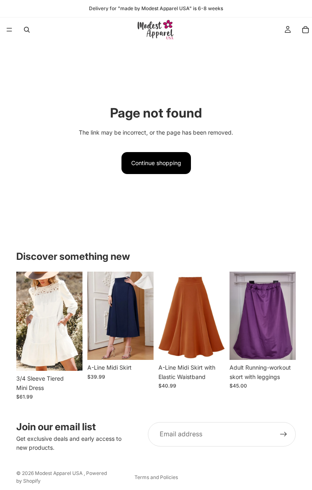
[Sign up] (283, 434)
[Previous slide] (25, 321)
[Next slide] (73, 321)
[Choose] (70, 358)
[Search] (27, 30)
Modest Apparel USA (59, 473)
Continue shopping (156, 162)
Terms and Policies (156, 477)
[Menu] (9, 29)
